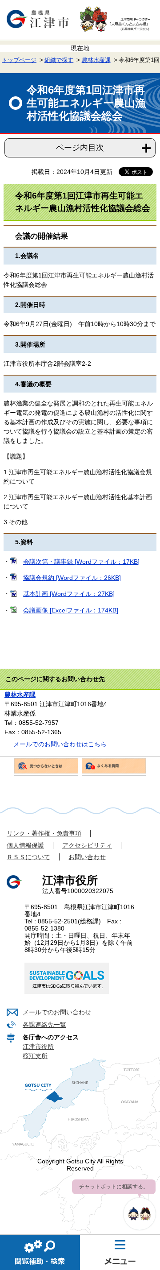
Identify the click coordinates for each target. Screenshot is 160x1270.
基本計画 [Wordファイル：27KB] (69, 593)
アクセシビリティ (87, 845)
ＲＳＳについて (28, 856)
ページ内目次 (80, 147)
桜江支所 (35, 1055)
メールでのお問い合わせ (57, 1012)
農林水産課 (96, 60)
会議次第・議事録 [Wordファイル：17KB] (81, 561)
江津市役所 (38, 1046)
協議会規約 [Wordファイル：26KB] (72, 577)
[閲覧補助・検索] (40, 1252)
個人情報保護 (25, 845)
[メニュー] (120, 1252)
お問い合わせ (87, 856)
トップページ (19, 60)
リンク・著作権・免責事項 (44, 833)
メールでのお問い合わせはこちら (60, 744)
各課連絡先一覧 (44, 1024)
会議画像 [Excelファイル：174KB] (70, 610)
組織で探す (58, 60)
